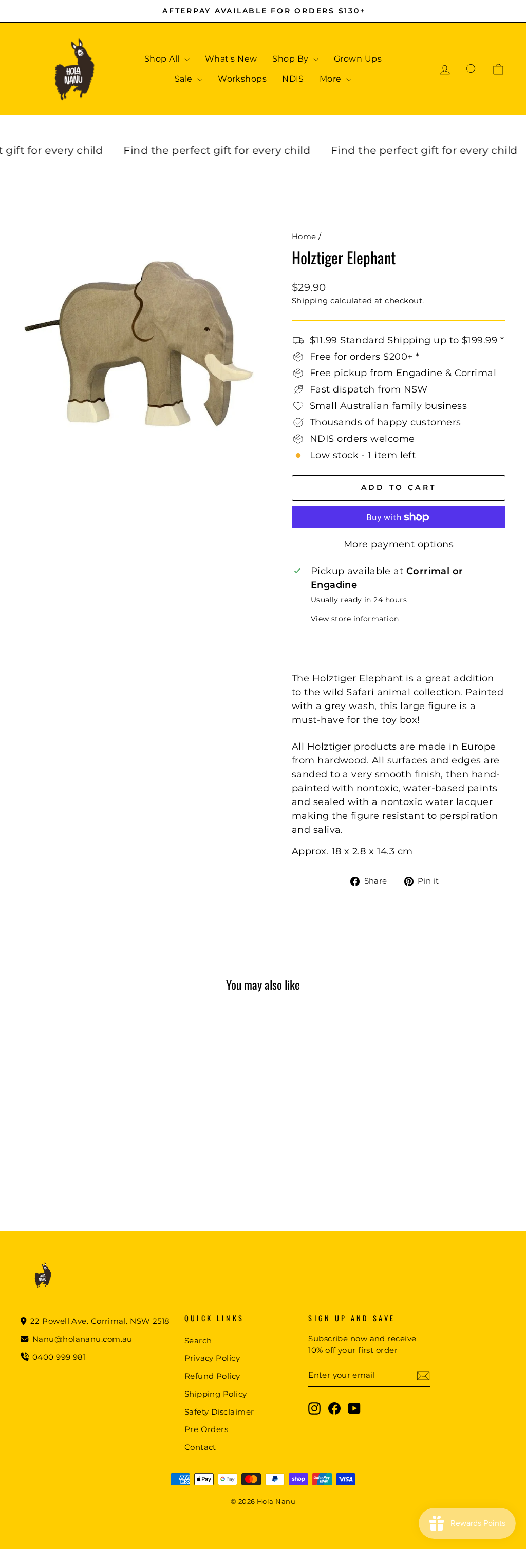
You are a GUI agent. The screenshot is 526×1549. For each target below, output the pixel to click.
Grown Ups (358, 59)
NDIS (293, 79)
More (332, 79)
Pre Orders (206, 1429)
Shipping (310, 300)
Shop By (291, 59)
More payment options (399, 544)
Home (304, 236)
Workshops (242, 79)
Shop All (163, 59)
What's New (231, 59)
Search (198, 1340)
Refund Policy (212, 1376)
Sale (185, 79)
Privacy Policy (212, 1358)
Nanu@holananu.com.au (81, 1339)
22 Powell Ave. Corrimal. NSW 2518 (99, 1321)
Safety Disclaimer (219, 1412)
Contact (200, 1447)
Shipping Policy (215, 1394)
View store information (355, 618)
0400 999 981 (59, 1357)
